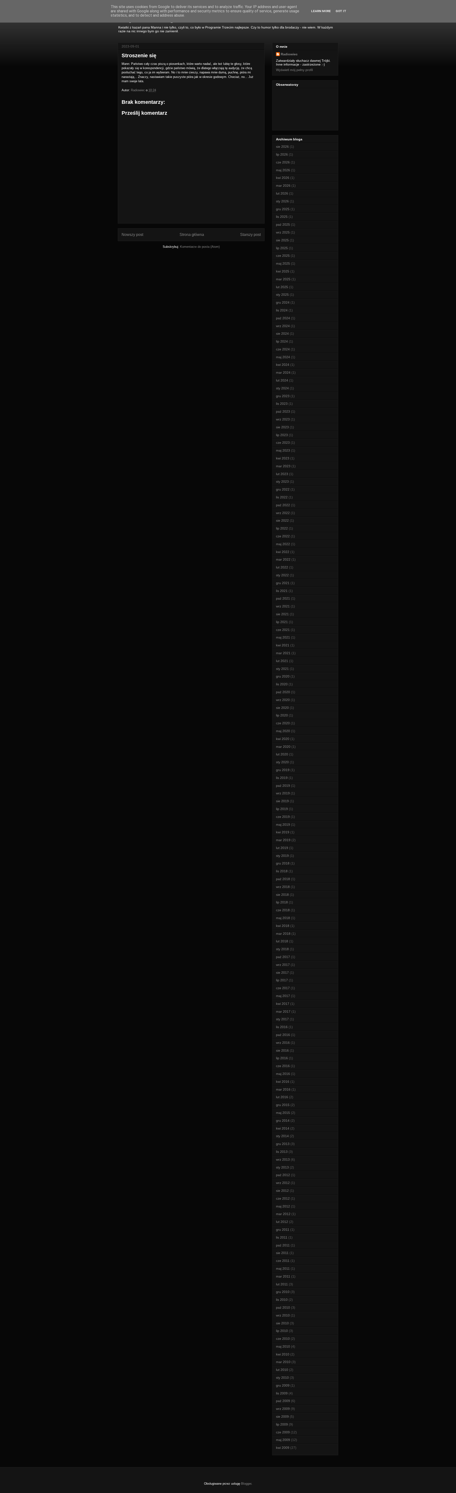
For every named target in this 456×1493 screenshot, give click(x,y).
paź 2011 (283, 1245)
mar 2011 (283, 1276)
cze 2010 (283, 1338)
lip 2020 (282, 715)
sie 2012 (282, 1190)
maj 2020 (283, 731)
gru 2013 (283, 1144)
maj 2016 (283, 1074)
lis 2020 (282, 684)
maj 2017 (283, 996)
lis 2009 (282, 1393)
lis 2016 (282, 1027)
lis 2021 (282, 591)
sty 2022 (282, 575)
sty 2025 (282, 294)
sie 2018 (282, 895)
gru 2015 (283, 1105)
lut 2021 (282, 661)
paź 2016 (283, 1035)
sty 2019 (282, 856)
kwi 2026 (282, 178)
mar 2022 (283, 559)
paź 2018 (283, 879)
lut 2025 (282, 287)
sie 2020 (282, 708)
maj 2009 (283, 1440)
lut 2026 (282, 193)
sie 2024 (282, 333)
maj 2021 (283, 637)
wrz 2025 (283, 232)
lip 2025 (282, 248)
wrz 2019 (283, 793)
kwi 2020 (282, 739)
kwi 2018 (282, 926)
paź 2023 (283, 411)
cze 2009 (283, 1432)
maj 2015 (283, 1113)
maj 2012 (283, 1206)
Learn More (321, 11)
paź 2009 (283, 1401)
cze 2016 (283, 1066)
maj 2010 (283, 1346)
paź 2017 (283, 957)
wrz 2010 (283, 1315)
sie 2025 (282, 240)
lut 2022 (282, 567)
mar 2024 (283, 372)
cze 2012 (283, 1198)
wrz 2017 (283, 965)
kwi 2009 (282, 1448)
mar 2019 (283, 840)
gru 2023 (283, 396)
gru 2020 (283, 676)
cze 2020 (283, 723)
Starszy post (250, 235)
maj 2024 (283, 357)
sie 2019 (282, 801)
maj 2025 (283, 263)
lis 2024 (282, 310)
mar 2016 (283, 1089)
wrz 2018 (283, 887)
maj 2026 (283, 170)
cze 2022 (283, 536)
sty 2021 (282, 669)
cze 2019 (283, 817)
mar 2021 (283, 653)
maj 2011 (283, 1268)
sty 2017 (282, 1019)
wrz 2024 (283, 326)
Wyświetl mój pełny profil (294, 70)
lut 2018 (282, 941)
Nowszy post (132, 235)
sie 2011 (282, 1253)
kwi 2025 (282, 271)
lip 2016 (282, 1058)
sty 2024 (282, 388)
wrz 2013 (283, 1159)
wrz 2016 (283, 1043)
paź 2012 (283, 1175)
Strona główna (192, 235)
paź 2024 (283, 318)
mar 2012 (283, 1214)
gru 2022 (283, 489)
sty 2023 (282, 481)
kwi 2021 (282, 645)
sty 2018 (282, 949)
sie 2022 (282, 520)
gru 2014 (283, 1120)
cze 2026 (283, 162)
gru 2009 (283, 1385)
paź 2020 (283, 692)
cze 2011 (283, 1261)
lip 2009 (282, 1424)
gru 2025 (283, 209)
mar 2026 (283, 185)
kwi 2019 (282, 832)
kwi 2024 (282, 365)
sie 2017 (282, 972)
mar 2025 (283, 279)
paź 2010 (283, 1307)
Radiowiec (289, 54)
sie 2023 (282, 427)
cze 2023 (283, 442)
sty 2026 (282, 201)
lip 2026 (282, 154)
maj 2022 (283, 544)
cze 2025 (283, 256)
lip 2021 (282, 622)
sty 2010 (282, 1377)
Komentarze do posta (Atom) (200, 246)
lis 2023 (282, 403)
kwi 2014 (282, 1128)
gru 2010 (283, 1292)
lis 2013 (282, 1152)
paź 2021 (283, 598)
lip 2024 (282, 341)
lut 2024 (282, 380)
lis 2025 (282, 217)
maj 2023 (283, 450)
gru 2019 (283, 770)
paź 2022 (283, 505)
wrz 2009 (283, 1409)
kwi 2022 (282, 552)
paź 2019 (283, 785)
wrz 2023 (283, 419)
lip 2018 (282, 902)
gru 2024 (283, 302)
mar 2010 (283, 1362)
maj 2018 (283, 918)
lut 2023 (282, 474)
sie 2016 (282, 1050)
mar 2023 (283, 466)
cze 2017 (283, 988)
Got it (341, 11)
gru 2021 (283, 583)
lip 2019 (282, 809)
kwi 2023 (282, 458)
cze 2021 (283, 630)
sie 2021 (282, 614)
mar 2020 (283, 747)
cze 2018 (283, 910)
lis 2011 (281, 1237)
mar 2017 (283, 1011)
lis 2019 (282, 778)
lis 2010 (282, 1300)
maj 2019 (283, 824)
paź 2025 (283, 224)
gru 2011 (282, 1229)
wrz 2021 (283, 606)
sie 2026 (282, 146)
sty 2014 (282, 1136)
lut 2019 (282, 848)
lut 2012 (282, 1222)
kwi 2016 (282, 1081)
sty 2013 (282, 1167)
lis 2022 (282, 497)
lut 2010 (282, 1370)
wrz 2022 (283, 513)
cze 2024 (283, 349)
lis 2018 (282, 871)
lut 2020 (282, 754)
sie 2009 (282, 1416)
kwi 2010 (282, 1354)
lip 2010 (282, 1331)
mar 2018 (283, 933)
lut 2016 (282, 1097)
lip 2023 (282, 435)
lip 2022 (282, 528)
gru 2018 (283, 863)
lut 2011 (282, 1284)
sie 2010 (282, 1323)
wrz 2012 (283, 1183)
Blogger (246, 1483)
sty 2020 (282, 762)
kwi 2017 (282, 1004)
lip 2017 (282, 980)
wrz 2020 (283, 700)
